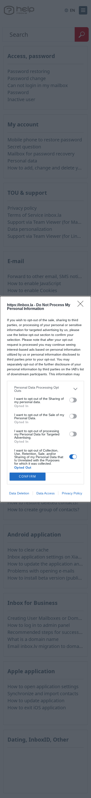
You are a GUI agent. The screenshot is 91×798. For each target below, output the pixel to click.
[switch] (73, 400)
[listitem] (45, 389)
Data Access (45, 493)
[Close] (81, 305)
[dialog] (45, 399)
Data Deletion (19, 493)
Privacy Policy (72, 493)
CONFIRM (27, 476)
